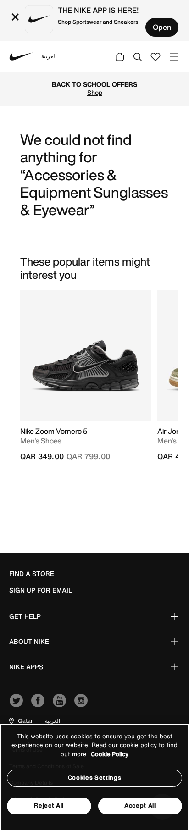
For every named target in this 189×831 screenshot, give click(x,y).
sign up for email (40, 590)
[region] (94, 777)
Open (162, 27)
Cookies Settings (94, 777)
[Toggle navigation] (174, 56)
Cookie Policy (109, 754)
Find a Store (31, 574)
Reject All (49, 805)
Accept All (140, 805)
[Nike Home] (21, 56)
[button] (20, 721)
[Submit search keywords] (137, 56)
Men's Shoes (40, 440)
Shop (94, 93)
